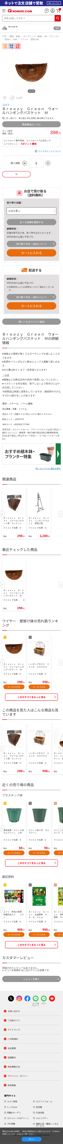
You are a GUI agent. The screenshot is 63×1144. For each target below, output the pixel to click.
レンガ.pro (12, 1107)
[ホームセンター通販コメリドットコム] (20, 11)
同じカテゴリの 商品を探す (48, 468)
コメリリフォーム (44, 1101)
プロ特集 (11, 1124)
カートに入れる (31, 253)
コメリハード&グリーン (18, 1118)
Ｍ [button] (16, 174)
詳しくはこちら (53, 3)
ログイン (32, 970)
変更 (57, 28)
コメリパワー (42, 1118)
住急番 (39, 1107)
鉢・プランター (52, 36)
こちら (19, 1134)
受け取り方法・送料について (31, 244)
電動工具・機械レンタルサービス (47, 1125)
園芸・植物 (15, 36)
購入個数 (15, 163)
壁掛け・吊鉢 (11, 39)
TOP (4, 36)
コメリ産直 (12, 1101)
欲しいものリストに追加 (31, 321)
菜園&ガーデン (14, 1113)
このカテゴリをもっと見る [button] (31, 697)
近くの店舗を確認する (31, 222)
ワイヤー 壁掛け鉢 (29, 39)
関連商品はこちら (31, 124)
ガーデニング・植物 (32, 36)
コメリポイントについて (49, 151)
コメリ (6, 104)
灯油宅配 (40, 1113)
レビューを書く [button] (31, 979)
